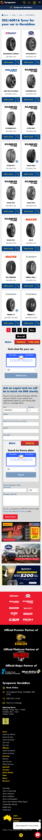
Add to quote (8, 62)
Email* (5, 428)
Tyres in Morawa (8, 794)
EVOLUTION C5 (31, 54)
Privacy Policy (7, 511)
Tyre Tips (6, 745)
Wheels (6, 748)
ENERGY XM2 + (31, 277)
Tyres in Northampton (10, 799)
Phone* (14, 421)
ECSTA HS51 (31, 128)
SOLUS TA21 (11, 203)
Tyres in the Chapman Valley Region (15, 802)
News (5, 778)
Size (4, 407)
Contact (6, 770)
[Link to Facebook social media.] (21, 835)
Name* (5, 414)
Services (6, 756)
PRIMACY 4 (11, 315)
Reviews (6, 781)
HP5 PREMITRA (11, 277)
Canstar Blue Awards (10, 804)
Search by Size (8, 737)
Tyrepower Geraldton (22, 7)
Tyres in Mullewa (8, 796)
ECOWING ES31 (31, 91)
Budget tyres (7, 807)
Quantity (31, 407)
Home (5, 15)
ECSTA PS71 (11, 166)
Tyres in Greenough (9, 791)
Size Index (6, 788)
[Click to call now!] (24, 2)
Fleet (5, 775)
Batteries (5, 759)
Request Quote (10, 517)
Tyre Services (7, 761)
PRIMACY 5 (31, 315)
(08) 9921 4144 (13, 698)
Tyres (5, 732)
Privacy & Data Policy (14, 830)
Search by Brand (8, 740)
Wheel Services (8, 764)
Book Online (8, 772)
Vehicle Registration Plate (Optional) (12, 486)
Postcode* (6, 435)
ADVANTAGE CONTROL (11, 54)
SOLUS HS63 (31, 166)
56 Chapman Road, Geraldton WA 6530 (20, 693)
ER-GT (31, 240)
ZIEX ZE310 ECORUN (11, 91)
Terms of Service (21, 511)
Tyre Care (6, 742)
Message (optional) (10, 494)
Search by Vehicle (9, 734)
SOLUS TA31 (11, 240)
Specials (6, 767)
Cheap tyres (7, 810)
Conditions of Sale (27, 830)
